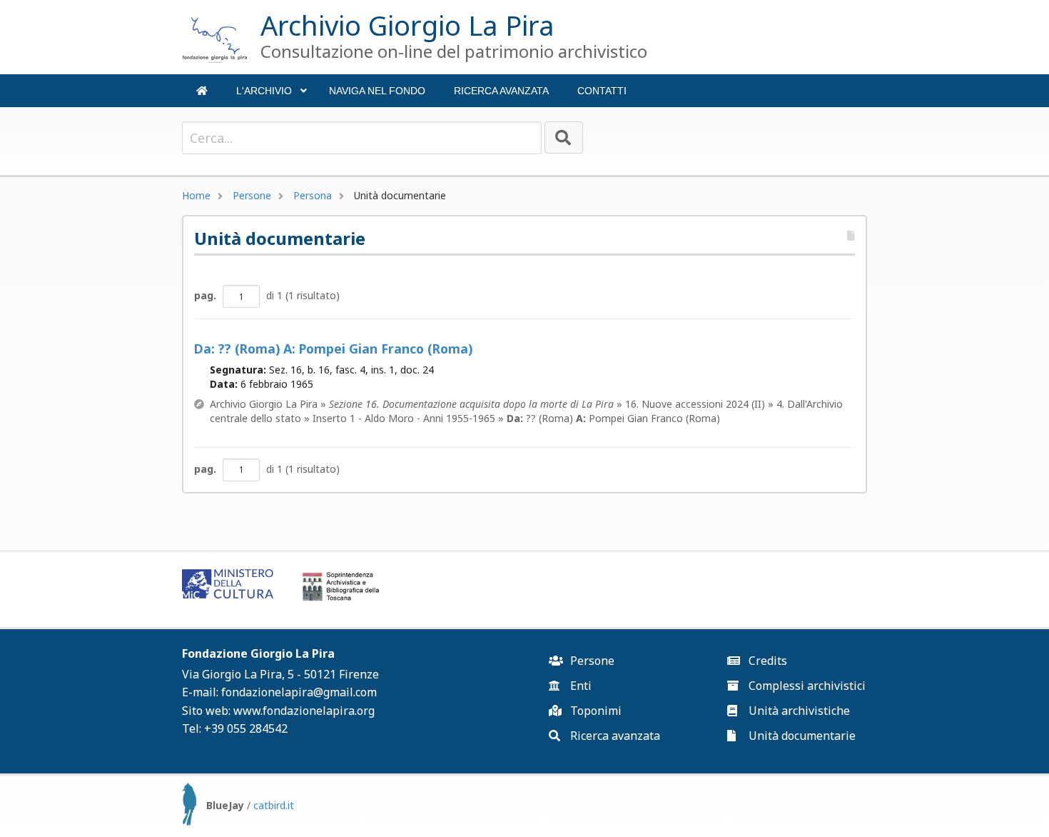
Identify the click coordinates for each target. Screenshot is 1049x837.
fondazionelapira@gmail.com (299, 692)
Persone (252, 195)
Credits (766, 660)
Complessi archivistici (806, 685)
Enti (579, 685)
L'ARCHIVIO (271, 96)
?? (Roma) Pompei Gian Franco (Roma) (333, 349)
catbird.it (273, 805)
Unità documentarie (801, 735)
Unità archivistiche (798, 710)
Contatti (602, 90)
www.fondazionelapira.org (304, 710)
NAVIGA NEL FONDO (377, 90)
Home (196, 195)
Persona (312, 195)
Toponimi (594, 710)
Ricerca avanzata (501, 90)
